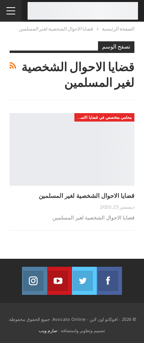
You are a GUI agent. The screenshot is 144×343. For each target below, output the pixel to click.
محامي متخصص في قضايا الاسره (104, 117)
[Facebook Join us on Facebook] (109, 281)
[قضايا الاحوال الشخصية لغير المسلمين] (72, 149)
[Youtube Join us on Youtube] (59, 281)
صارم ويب (48, 330)
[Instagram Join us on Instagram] (34, 281)
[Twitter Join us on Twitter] (84, 281)
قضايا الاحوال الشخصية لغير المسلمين (86, 195)
